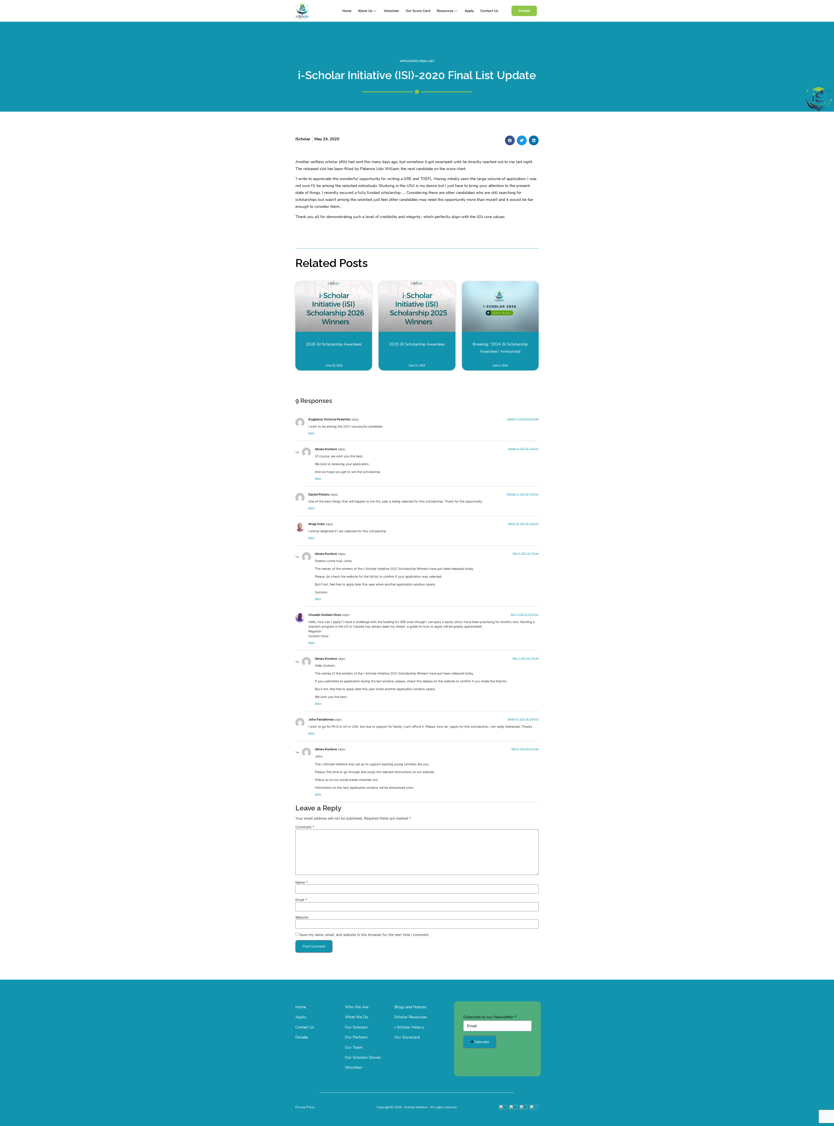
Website (301, 917)
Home (346, 11)
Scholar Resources (410, 1017)
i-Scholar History (409, 1027)
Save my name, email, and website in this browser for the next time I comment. (364, 934)
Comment (304, 827)
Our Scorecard (407, 1037)
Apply (469, 11)
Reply (311, 433)
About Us (365, 11)
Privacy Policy (305, 1107)
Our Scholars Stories (363, 1057)
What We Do (356, 1017)
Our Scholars (356, 1027)
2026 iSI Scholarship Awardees (334, 344)
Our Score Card (418, 11)
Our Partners (356, 1037)
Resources (445, 11)
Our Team (353, 1047)
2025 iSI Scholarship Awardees (417, 344)
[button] (524, 11)
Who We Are (357, 1007)
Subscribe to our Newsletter (489, 1017)
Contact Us (489, 11)
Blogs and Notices (410, 1007)
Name (301, 882)
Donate (301, 1037)
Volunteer (391, 11)
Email (301, 899)
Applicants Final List (417, 61)
